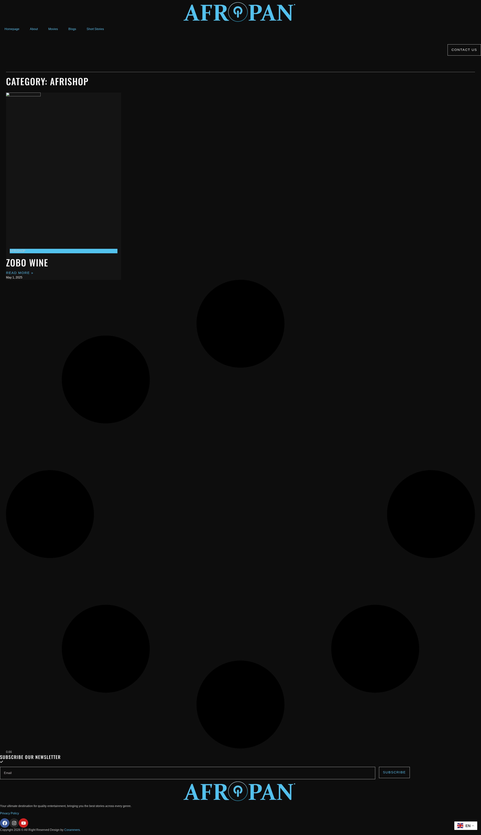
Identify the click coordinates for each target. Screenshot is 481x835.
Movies (53, 29)
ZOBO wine (27, 262)
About (34, 29)
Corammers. (72, 829)
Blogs (72, 29)
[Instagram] (14, 823)
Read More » (19, 273)
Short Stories (95, 29)
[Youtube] (23, 823)
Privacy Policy (9, 813)
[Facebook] (4, 823)
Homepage (12, 29)
